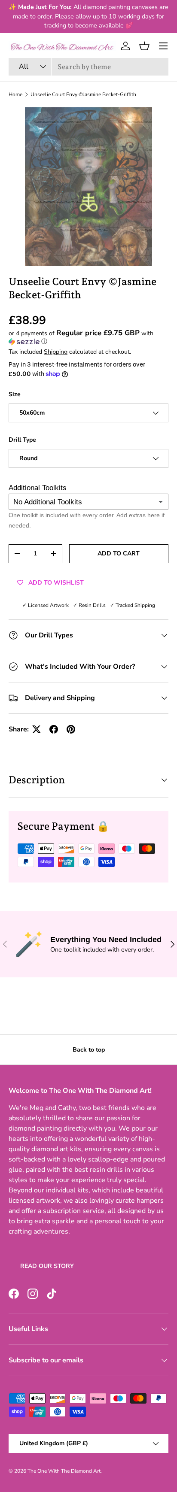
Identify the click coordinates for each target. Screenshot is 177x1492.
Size (15, 394)
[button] (144, 45)
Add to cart (119, 553)
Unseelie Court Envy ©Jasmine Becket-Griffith (83, 94)
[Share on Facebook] (53, 729)
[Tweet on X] (36, 729)
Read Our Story (47, 1266)
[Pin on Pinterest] (70, 729)
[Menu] (163, 45)
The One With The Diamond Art (64, 1471)
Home (15, 94)
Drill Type (22, 440)
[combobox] (88, 67)
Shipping (55, 352)
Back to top (89, 1050)
